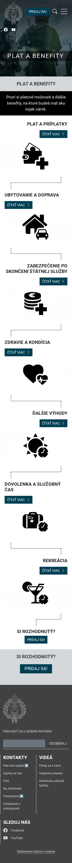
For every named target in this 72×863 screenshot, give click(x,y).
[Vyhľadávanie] (55, 11)
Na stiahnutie (12, 788)
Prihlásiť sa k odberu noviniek (27, 731)
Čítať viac (51, 134)
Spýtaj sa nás (12, 773)
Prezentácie (11, 796)
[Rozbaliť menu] (64, 11)
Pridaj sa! (38, 12)
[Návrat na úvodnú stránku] (13, 13)
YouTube (17, 838)
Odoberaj (57, 743)
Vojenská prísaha (51, 773)
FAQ (6, 781)
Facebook (17, 830)
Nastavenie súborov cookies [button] (36, 851)
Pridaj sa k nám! (50, 765)
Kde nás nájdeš (13, 765)
